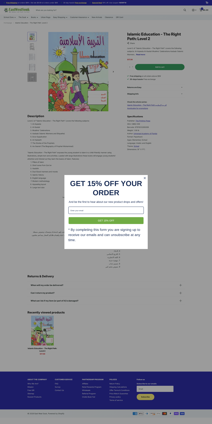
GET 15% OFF (106, 220)
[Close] (145, 178)
